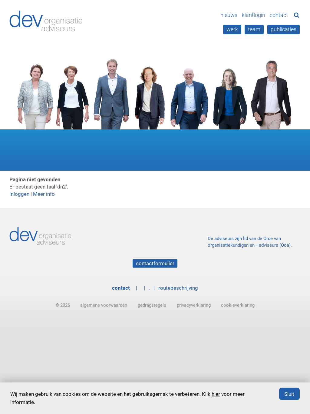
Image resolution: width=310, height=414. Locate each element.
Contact (279, 14)
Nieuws (228, 14)
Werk (232, 29)
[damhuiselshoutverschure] (46, 21)
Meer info (44, 193)
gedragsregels (152, 305)
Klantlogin (253, 14)
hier (216, 393)
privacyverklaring (194, 305)
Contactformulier (155, 263)
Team (254, 29)
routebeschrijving (178, 287)
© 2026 (62, 305)
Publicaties (283, 29)
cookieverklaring (238, 305)
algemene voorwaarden (103, 305)
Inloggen (19, 193)
